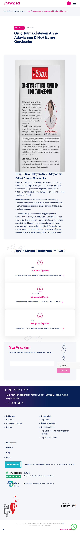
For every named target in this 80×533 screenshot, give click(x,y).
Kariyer (9, 427)
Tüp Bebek (45, 420)
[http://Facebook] (8, 403)
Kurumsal (10, 420)
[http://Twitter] (23, 403)
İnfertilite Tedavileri (48, 423)
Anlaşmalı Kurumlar (14, 423)
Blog (8, 453)
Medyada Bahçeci (18, 11)
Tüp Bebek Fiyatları (49, 438)
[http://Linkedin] (19, 403)
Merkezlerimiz (11, 443)
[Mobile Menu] (74, 3)
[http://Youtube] (15, 403)
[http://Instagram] (12, 403)
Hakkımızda (10, 416)
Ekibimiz (9, 448)
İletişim (8, 457)
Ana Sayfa (7, 11)
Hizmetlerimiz (46, 416)
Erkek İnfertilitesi (47, 427)
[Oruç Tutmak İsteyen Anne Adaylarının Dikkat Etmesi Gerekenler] (40, 116)
